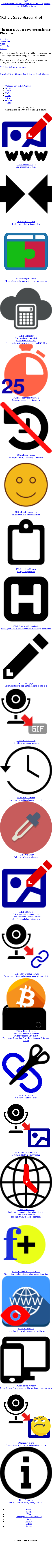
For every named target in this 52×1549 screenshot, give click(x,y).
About (8, 91)
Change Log (5, 46)
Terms (8, 95)
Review (3, 48)
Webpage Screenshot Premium (18, 86)
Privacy (8, 98)
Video (2, 44)
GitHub (8, 100)
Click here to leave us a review (13, 67)
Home (8, 88)
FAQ (7, 93)
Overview (4, 39)
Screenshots (5, 41)
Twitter (8, 103)
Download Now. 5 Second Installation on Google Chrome (24, 74)
